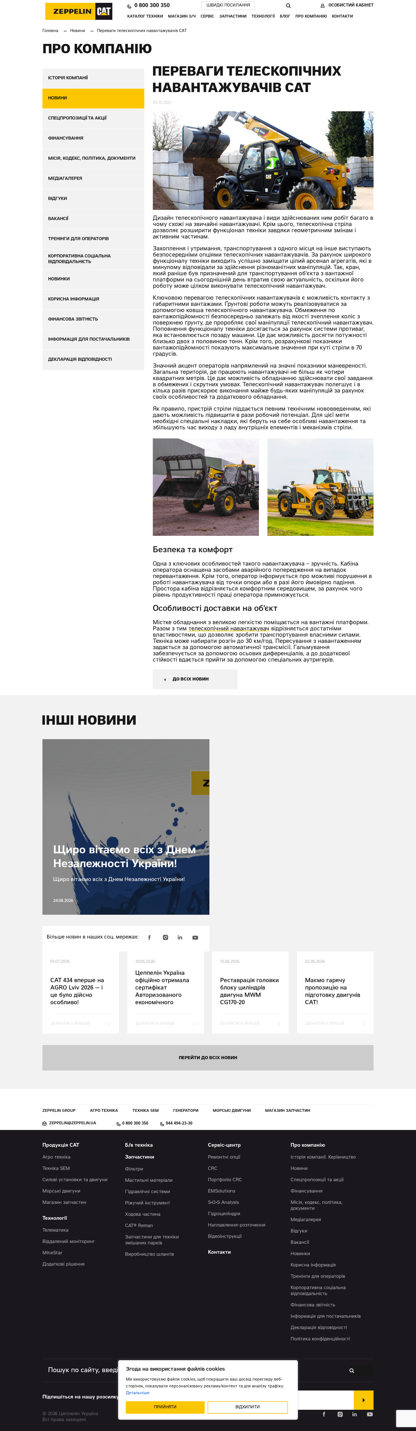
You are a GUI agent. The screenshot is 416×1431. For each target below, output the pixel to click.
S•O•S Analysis (223, 1202)
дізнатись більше (70, 1024)
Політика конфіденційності (320, 1339)
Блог (285, 17)
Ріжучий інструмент (147, 1203)
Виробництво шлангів (149, 1254)
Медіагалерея (306, 1220)
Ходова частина (142, 1214)
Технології (263, 17)
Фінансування (307, 1191)
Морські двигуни (232, 1111)
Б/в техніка (139, 1145)
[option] (206, 487)
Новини (77, 31)
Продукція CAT (60, 1145)
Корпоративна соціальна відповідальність (318, 1291)
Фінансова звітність (313, 1305)
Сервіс (207, 17)
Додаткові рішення (63, 1264)
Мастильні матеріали (149, 1180)
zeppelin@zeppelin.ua (72, 1123)
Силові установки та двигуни (75, 1180)
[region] (208, 1390)
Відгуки (299, 1231)
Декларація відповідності (319, 1328)
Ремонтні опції (224, 1157)
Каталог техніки (145, 17)
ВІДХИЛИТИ (247, 1407)
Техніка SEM (145, 1111)
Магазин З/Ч (182, 17)
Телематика (55, 1230)
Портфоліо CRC (225, 1180)
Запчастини (232, 17)
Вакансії (300, 1242)
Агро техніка (104, 1111)
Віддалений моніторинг (68, 1242)
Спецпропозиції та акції (317, 1180)
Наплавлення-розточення (236, 1225)
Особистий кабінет (351, 6)
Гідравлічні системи (147, 1192)
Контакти (342, 17)
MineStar (52, 1253)
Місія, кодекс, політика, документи (316, 1205)
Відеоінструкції (225, 1236)
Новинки (300, 1254)
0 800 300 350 (152, 5)
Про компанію (311, 17)
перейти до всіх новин (208, 1058)
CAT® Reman (139, 1226)
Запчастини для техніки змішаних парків (152, 1240)
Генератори (185, 1111)
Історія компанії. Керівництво (323, 1157)
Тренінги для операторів (318, 1276)
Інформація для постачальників (326, 1316)
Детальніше (137, 1393)
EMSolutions (221, 1191)
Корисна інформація (313, 1265)
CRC (212, 1168)
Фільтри (134, 1169)
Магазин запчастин (287, 1111)
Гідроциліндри (224, 1214)
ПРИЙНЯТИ (165, 1407)
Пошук (288, 5)
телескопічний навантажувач (228, 629)
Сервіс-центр (224, 1145)
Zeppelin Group (59, 1111)
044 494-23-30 (179, 1124)
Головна (50, 31)
